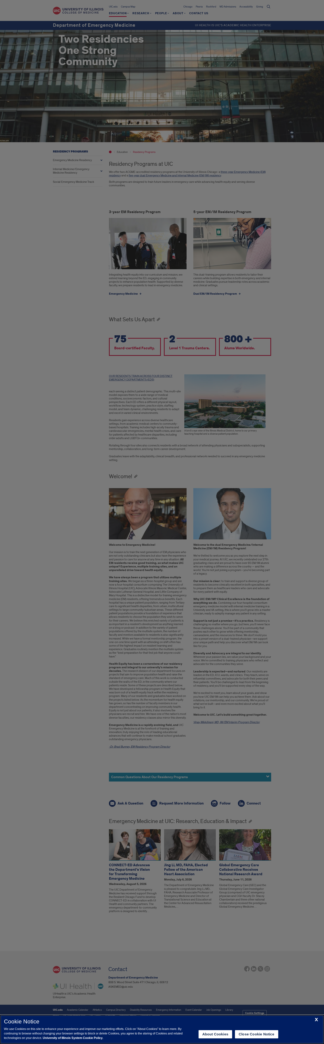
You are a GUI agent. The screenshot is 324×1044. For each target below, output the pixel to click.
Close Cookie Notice (256, 1034)
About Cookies (215, 1034)
